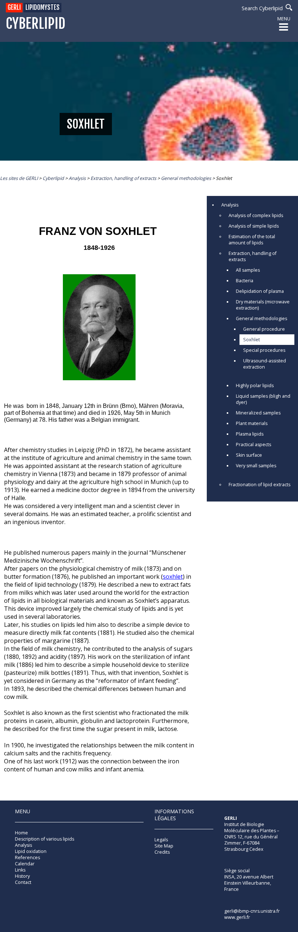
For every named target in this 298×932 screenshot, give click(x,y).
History (22, 876)
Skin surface (249, 455)
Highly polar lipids (255, 385)
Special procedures (264, 350)
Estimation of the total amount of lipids (252, 239)
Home (21, 833)
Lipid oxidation (31, 851)
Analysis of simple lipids (254, 226)
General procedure (264, 329)
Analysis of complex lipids (256, 215)
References (27, 857)
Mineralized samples (258, 413)
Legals (161, 840)
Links (20, 870)
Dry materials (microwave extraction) (263, 305)
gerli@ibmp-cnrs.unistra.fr (252, 911)
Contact (23, 882)
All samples (248, 270)
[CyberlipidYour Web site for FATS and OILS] (260, 841)
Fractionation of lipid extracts (259, 484)
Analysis (229, 205)
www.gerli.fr (237, 917)
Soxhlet (251, 340)
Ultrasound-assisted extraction (264, 364)
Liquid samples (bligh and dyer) (263, 399)
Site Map (163, 846)
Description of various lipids (44, 839)
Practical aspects (253, 444)
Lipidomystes (42, 7)
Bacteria (244, 281)
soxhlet (173, 577)
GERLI (14, 7)
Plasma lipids (249, 434)
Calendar (25, 864)
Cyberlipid (35, 24)
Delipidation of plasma (260, 291)
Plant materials (251, 423)
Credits (162, 852)
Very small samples (256, 466)
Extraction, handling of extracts (253, 256)
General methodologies (261, 318)
